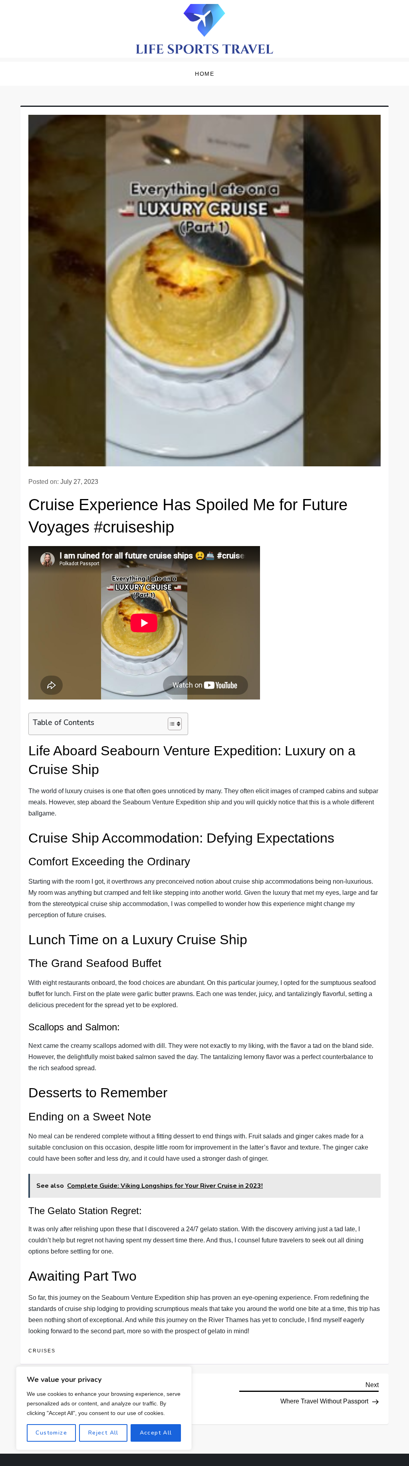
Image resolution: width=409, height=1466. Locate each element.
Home (204, 74)
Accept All (156, 1433)
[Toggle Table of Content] (171, 724)
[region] (104, 1408)
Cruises (42, 1351)
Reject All (103, 1433)
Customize (51, 1433)
